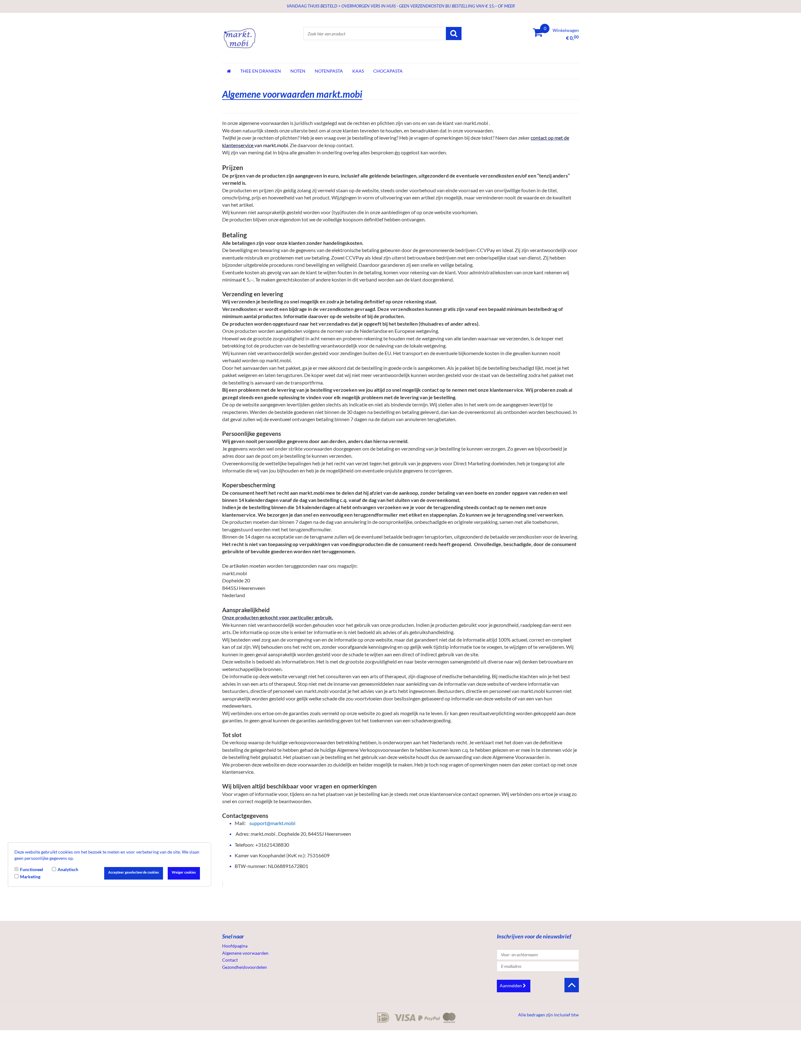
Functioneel (31, 869)
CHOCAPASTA (388, 71)
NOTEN (297, 71)
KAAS (358, 71)
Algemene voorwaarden (245, 953)
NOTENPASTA (329, 71)
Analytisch (68, 869)
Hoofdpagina (234, 945)
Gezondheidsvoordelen (244, 967)
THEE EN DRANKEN (260, 71)
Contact (230, 960)
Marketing (30, 876)
